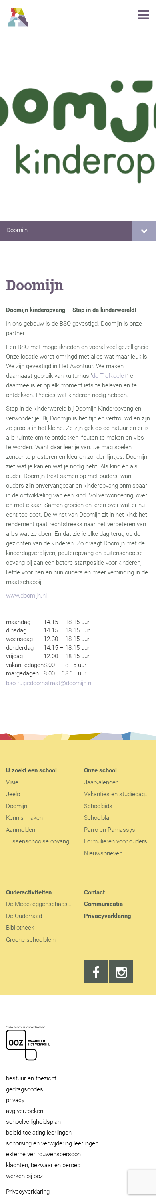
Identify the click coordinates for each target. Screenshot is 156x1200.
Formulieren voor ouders (115, 841)
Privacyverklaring (107, 916)
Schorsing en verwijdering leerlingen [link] (52, 1143)
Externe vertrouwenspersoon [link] (43, 1154)
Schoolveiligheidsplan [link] (33, 1121)
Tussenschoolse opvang (37, 841)
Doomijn (17, 230)
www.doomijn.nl (26, 595)
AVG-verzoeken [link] (24, 1111)
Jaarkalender (101, 782)
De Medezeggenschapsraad (42, 904)
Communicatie (103, 904)
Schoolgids (98, 806)
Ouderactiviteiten (29, 892)
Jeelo (13, 794)
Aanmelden (20, 829)
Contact (94, 892)
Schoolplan (98, 817)
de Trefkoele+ (109, 375)
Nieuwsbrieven (103, 853)
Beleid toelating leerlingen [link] (39, 1132)
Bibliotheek (20, 927)
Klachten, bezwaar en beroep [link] (43, 1165)
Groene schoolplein (31, 939)
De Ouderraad (24, 916)
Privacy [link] (15, 1100)
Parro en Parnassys (109, 829)
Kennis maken (24, 817)
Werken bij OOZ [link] (24, 1176)
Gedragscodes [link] (24, 1089)
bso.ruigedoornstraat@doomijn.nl (49, 683)
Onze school (100, 770)
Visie (12, 782)
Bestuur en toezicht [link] (31, 1078)
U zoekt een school (31, 770)
